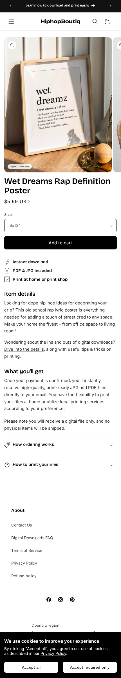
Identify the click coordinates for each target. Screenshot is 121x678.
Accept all (31, 667)
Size (8, 214)
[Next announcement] (110, 6)
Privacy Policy (53, 653)
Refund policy (24, 575)
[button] (11, 21)
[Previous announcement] (10, 6)
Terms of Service (26, 550)
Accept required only (89, 667)
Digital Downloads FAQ (32, 537)
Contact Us (21, 525)
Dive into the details (24, 349)
